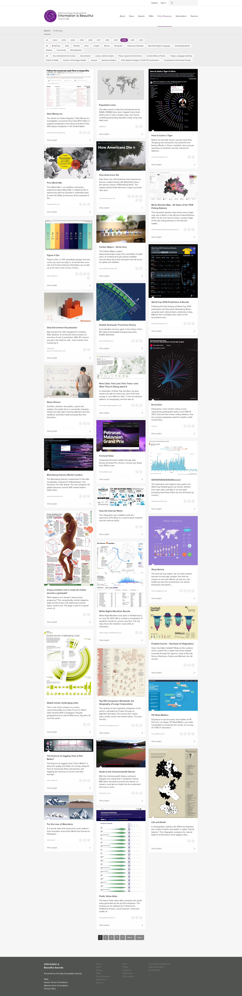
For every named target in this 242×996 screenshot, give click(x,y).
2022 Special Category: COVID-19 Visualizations (140, 60)
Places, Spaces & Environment (130, 56)
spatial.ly (102, 126)
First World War (54, 182)
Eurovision (156, 404)
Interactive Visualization (80, 132)
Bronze (107, 46)
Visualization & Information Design (177, 60)
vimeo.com (51, 840)
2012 (141, 40)
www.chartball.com (106, 341)
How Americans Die (109, 175)
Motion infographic (133, 793)
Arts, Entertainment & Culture (64, 56)
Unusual (94, 60)
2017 (99, 40)
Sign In (163, 3)
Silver (86, 46)
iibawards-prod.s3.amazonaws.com (56, 349)
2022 (73, 40)
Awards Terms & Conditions (56, 982)
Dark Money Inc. (55, 113)
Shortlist (76, 46)
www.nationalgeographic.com (110, 405)
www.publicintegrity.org (56, 133)
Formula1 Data (106, 455)
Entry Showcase (165, 16)
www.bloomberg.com (159, 157)
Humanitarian (85, 56)
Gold (67, 46)
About (122, 16)
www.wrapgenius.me (159, 591)
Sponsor (194, 16)
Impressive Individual (135, 46)
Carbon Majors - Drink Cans (113, 247)
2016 (107, 40)
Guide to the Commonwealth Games (117, 771)
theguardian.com (53, 204)
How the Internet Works (111, 510)
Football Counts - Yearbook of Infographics (172, 643)
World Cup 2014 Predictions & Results (170, 302)
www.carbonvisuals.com (108, 268)
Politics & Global (52, 60)
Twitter (46, 2)
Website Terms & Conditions (56, 985)
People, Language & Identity (181, 56)
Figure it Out (53, 255)
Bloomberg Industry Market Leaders (65, 475)
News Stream (54, 402)
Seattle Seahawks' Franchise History (117, 325)
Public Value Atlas (108, 896)
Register (154, 3)
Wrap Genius (157, 569)
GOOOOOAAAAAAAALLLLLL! (166, 479)
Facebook (50, 2)
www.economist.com (159, 501)
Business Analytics (109, 60)
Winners (57, 46)
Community (61, 50)
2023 (64, 40)
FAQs (151, 16)
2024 (55, 40)
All (47, 40)
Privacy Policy (50, 988)
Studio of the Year (189, 734)
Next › (130, 937)
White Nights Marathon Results (114, 611)
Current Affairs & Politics (156, 56)
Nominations (181, 16)
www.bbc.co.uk (104, 793)
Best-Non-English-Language (159, 46)
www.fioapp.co (52, 276)
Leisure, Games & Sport (104, 56)
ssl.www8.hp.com (158, 734)
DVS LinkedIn (128, 976)
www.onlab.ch (52, 780)
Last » (139, 937)
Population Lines (107, 105)
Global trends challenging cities (62, 703)
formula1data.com (105, 472)
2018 (90, 40)
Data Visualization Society (71, 973)
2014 (124, 40)
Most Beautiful (76, 50)
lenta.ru (154, 426)
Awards (141, 16)
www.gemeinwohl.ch (107, 918)
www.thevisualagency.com (109, 725)
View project (52, 140)
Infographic (137, 526)
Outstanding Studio (182, 46)
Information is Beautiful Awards (69, 16)
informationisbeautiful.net (159, 964)
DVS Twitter (127, 973)
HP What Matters (159, 715)
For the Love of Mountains (60, 824)
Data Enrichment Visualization (62, 327)
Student (49, 50)
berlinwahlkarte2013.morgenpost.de (164, 230)
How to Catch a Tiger (162, 135)
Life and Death (158, 822)
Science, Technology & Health (74, 60)
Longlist (96, 46)
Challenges (58, 31)
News (131, 16)
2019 (82, 40)
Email (124, 964)
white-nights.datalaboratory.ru (110, 633)
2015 (116, 40)
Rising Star (118, 46)
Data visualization (137, 126)
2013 (132, 40)
